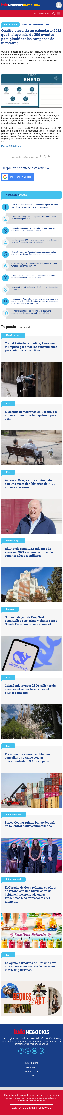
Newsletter (31, 1071)
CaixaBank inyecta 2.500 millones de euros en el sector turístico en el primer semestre (34, 265)
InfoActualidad (13, 879)
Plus (8, 403)
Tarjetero (31, 1067)
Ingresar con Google (20, 176)
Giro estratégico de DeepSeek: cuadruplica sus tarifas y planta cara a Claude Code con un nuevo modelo (34, 253)
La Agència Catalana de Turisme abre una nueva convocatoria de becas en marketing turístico (31, 312)
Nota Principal (13, 335)
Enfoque (10, 609)
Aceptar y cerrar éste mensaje (31, 1107)
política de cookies (35, 1100)
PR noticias (10, 24)
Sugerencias (31, 1063)
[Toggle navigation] (59, 14)
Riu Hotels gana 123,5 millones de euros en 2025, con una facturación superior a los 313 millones (35, 241)
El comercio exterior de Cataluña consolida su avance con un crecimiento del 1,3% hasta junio (35, 276)
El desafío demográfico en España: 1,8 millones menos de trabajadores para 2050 (35, 217)
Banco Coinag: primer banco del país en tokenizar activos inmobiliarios (34, 288)
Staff (31, 1076)
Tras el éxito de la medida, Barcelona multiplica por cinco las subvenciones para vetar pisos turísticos (34, 206)
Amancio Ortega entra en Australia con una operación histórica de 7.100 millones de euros (33, 229)
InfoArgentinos (13, 814)
